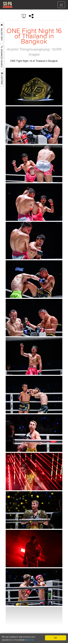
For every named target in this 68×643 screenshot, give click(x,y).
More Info (30, 639)
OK (55, 637)
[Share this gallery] (31, 16)
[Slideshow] (24, 15)
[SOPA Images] (7, 8)
